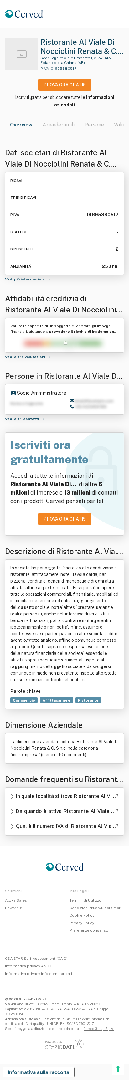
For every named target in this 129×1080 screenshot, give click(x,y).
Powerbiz (13, 908)
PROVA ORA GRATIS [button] (65, 84)
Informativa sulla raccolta (38, 1072)
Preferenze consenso (89, 930)
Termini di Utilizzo (85, 900)
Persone (94, 125)
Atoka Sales (16, 900)
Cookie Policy (82, 915)
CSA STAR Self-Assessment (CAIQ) (36, 958)
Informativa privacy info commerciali (38, 973)
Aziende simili (59, 125)
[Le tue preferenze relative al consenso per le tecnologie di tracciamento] (118, 1069)
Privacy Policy (82, 923)
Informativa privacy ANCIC (28, 966)
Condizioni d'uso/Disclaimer (95, 908)
